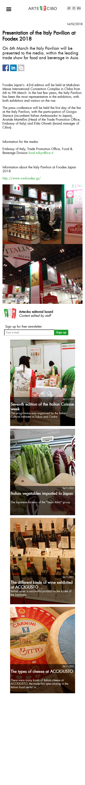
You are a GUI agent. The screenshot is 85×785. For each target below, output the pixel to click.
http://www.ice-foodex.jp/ (21, 178)
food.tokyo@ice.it (40, 153)
